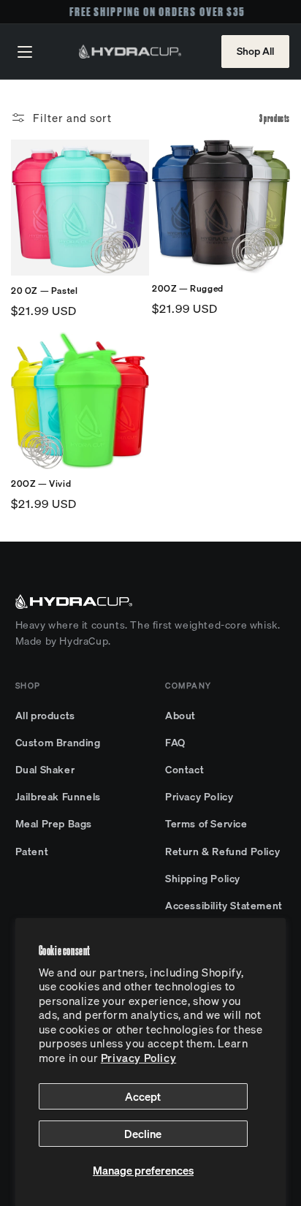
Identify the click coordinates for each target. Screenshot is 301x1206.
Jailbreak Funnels (58, 797)
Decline (142, 1133)
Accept (143, 1096)
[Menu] (25, 52)
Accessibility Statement (224, 906)
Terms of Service (206, 824)
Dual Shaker (45, 770)
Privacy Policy (138, 1057)
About (180, 716)
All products (45, 716)
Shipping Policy (202, 879)
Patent (32, 851)
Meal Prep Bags (53, 824)
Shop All (255, 51)
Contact (184, 770)
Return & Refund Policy (222, 851)
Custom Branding (58, 743)
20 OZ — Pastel (44, 291)
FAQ (175, 743)
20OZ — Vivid (41, 484)
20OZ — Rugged (188, 289)
